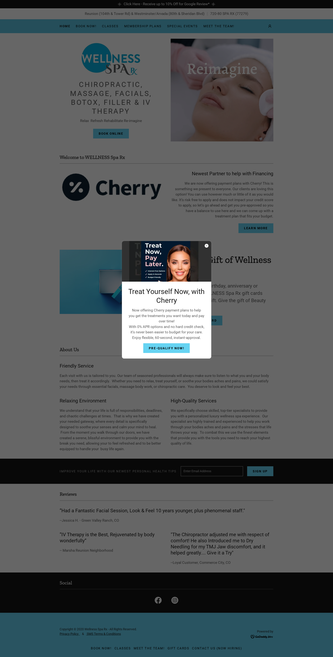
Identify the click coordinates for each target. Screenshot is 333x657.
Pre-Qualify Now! (166, 348)
